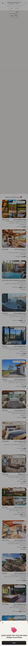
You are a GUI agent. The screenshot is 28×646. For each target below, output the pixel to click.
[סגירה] (2, 623)
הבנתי (14, 643)
